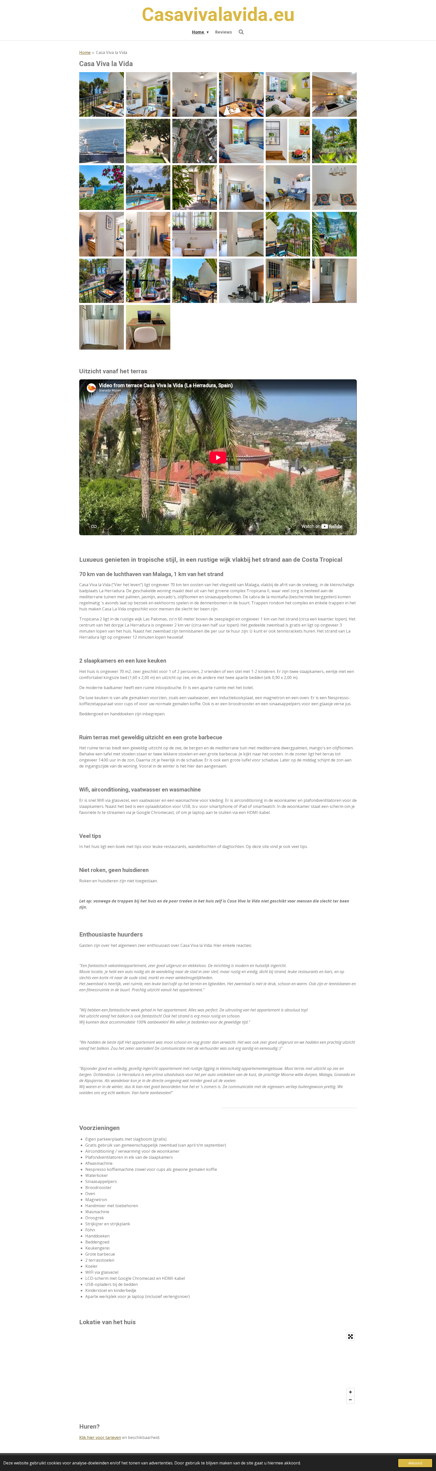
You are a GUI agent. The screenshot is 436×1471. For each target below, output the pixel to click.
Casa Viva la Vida (111, 52)
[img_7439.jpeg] (148, 141)
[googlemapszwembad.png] (194, 141)
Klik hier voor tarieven (100, 1437)
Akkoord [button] (415, 1463)
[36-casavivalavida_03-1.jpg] (194, 94)
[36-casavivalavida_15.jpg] (241, 141)
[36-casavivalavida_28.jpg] (334, 234)
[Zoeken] (241, 32)
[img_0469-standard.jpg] (148, 327)
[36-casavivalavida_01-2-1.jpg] (101, 94)
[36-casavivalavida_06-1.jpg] (334, 94)
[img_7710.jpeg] (334, 281)
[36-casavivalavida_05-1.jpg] (288, 94)
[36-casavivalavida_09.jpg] (288, 141)
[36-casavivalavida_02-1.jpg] (148, 94)
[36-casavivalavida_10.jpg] (288, 187)
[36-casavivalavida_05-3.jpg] (288, 281)
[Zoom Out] (350, 1399)
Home (85, 52)
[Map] (218, 1368)
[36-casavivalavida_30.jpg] (194, 281)
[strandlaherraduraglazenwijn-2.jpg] (101, 141)
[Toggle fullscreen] (350, 1336)
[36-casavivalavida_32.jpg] (148, 281)
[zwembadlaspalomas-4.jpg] (148, 187)
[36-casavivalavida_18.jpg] (148, 234)
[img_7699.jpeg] (241, 281)
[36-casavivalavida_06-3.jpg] (241, 187)
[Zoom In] (350, 1392)
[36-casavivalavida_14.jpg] (334, 187)
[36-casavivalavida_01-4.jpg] (101, 187)
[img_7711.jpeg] (101, 327)
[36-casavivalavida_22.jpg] (241, 234)
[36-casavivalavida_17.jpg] (101, 234)
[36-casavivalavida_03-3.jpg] (334, 141)
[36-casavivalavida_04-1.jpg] (241, 94)
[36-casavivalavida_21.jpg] (194, 234)
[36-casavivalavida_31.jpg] (101, 281)
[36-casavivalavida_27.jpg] (288, 234)
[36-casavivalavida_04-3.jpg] (194, 187)
